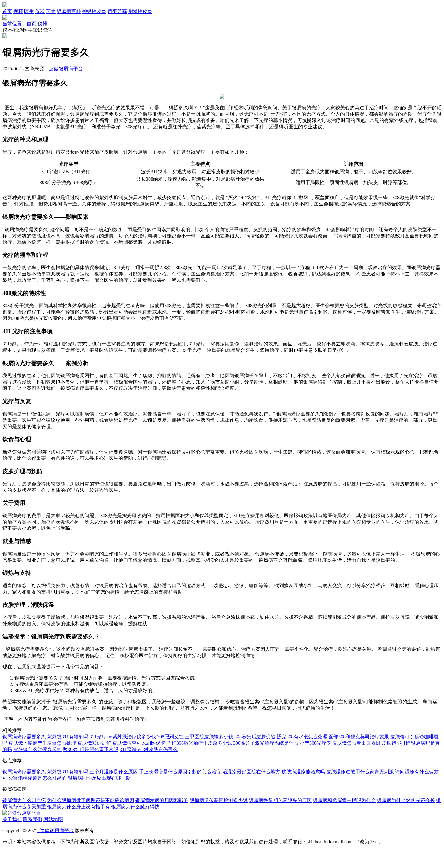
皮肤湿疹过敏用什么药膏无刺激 (360, 771)
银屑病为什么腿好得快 (135, 806)
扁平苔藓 (117, 11)
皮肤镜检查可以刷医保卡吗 (141, 743)
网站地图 (53, 819)
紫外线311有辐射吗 (67, 736)
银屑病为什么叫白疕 (24, 800)
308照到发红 (170, 736)
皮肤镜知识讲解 (94, 743)
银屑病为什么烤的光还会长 (406, 800)
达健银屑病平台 (66, 68)
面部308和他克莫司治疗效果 (359, 736)
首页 (7, 11)
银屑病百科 (69, 11)
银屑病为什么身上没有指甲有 (78, 806)
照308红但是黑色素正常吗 (90, 749)
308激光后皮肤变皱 (254, 736)
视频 (18, 11)
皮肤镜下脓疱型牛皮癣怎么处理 (42, 743)
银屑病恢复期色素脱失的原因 (280, 800)
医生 (29, 11)
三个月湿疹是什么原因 (113, 771)
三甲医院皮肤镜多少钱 (209, 736)
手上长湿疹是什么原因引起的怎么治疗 (180, 771)
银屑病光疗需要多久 (24, 736)
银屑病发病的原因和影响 (161, 800)
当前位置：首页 (19, 23)
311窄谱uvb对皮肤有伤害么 (149, 749)
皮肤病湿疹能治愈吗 (303, 771)
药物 (51, 11)
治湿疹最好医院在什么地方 (251, 771)
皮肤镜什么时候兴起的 (37, 749)
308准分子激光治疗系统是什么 (265, 743)
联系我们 (32, 819)
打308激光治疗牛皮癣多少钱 (202, 743)
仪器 (40, 11)
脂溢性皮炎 (140, 11)
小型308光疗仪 (315, 743)
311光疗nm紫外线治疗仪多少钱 (122, 736)
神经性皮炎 (94, 11)
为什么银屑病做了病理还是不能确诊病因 (90, 800)
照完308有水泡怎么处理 (302, 736)
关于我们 (12, 819)
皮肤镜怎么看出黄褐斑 (356, 743)
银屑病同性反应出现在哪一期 (99, 778)
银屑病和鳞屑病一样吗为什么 (344, 800)
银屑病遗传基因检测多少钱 (219, 800)
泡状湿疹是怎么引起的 (42, 778)
